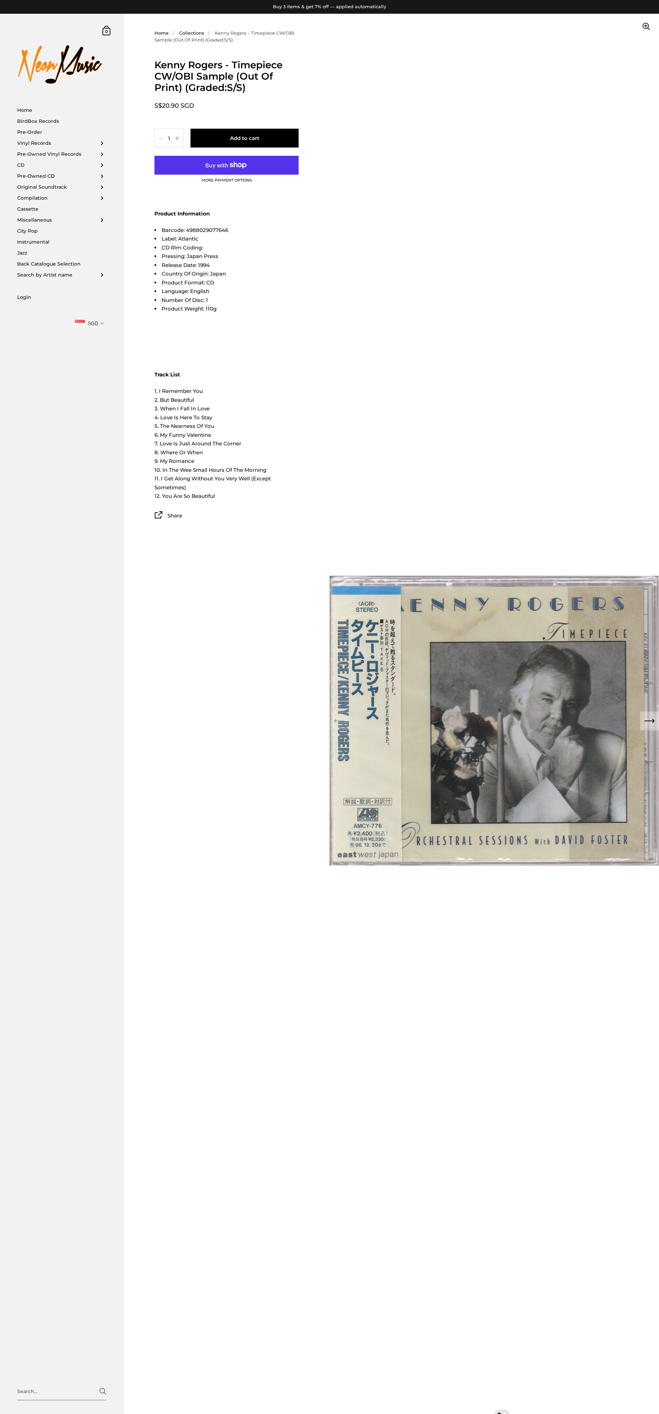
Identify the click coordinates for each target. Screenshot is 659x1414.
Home (161, 33)
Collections (191, 33)
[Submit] (102, 1391)
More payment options (226, 180)
